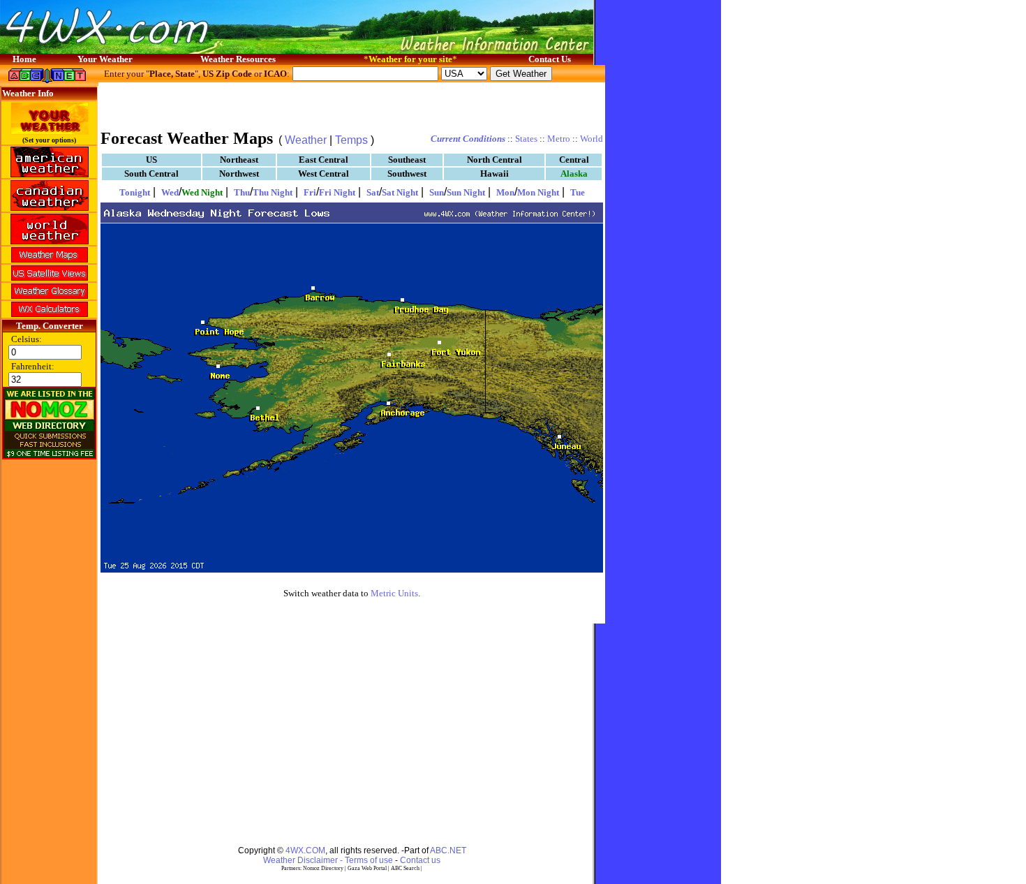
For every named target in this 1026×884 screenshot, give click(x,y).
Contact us (420, 860)
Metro (558, 138)
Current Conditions (468, 138)
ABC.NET (448, 850)
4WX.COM (305, 850)
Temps (351, 140)
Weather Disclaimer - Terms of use (328, 860)
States (526, 138)
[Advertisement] (351, 105)
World (591, 138)
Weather (306, 140)
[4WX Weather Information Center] (139, 50)
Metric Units (394, 593)
